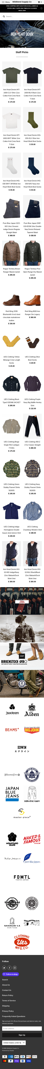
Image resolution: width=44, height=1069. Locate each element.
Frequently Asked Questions (13, 1016)
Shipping (6, 1006)
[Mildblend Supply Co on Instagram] (15, 968)
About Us (6, 985)
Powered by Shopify (8, 1050)
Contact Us (6, 990)
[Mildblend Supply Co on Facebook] (9, 968)
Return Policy (7, 995)
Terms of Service (9, 1001)
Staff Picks (22, 52)
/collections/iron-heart (22, 34)
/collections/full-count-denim (22, 601)
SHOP (22, 656)
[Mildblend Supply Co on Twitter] (4, 968)
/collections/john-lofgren (22, 684)
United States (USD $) (12, 1043)
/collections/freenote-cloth (22, 628)
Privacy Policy (8, 1011)
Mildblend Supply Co (13, 1048)
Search (5, 980)
